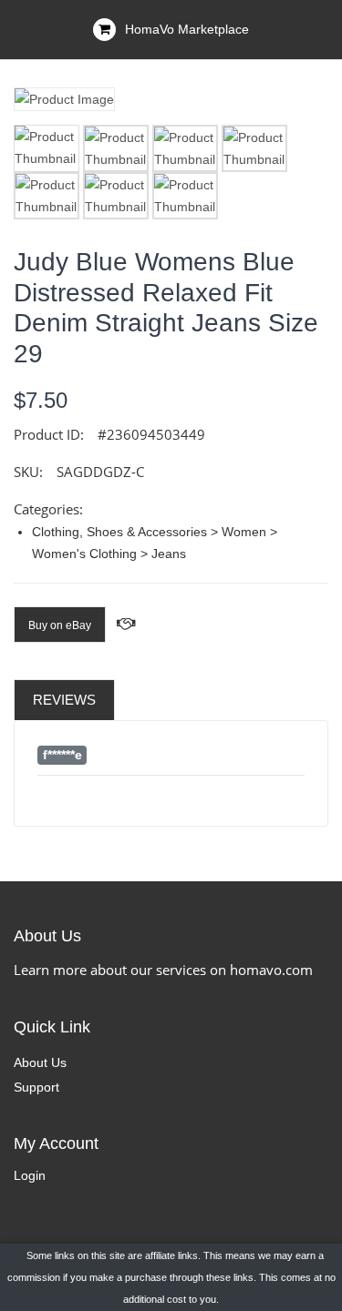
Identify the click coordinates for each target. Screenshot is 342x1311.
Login (30, 1175)
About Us (40, 1062)
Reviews (64, 699)
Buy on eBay (59, 625)
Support (36, 1087)
